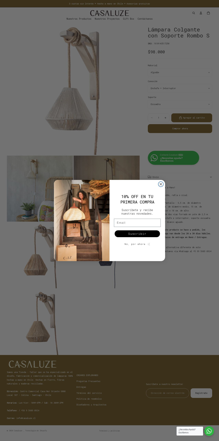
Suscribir (137, 233)
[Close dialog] (160, 184)
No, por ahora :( (137, 244)
